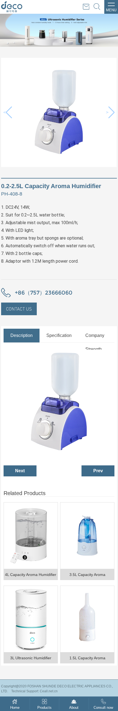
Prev (98, 470)
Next (20, 470)
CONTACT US (19, 309)
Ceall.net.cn (49, 691)
